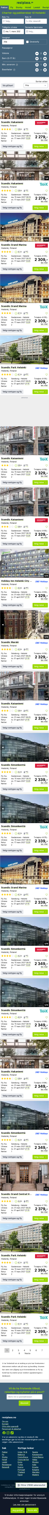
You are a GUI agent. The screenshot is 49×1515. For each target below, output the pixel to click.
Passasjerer (7, 48)
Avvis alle (32, 1510)
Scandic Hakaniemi (12, 122)
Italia (34, 1465)
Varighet (6, 37)
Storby (19, 7)
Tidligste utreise (9, 27)
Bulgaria (35, 1470)
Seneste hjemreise (34, 27)
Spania (35, 1452)
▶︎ (46, 104)
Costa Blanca (37, 1457)
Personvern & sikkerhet (11, 1429)
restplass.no (5, 1485)
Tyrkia (20, 1465)
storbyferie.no (24, 1489)
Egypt (20, 1475)
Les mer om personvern (24, 1504)
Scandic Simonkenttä (13, 765)
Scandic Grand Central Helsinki (19, 1194)
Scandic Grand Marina (14, 244)
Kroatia (35, 1467)
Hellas (34, 1460)
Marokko (35, 1472)
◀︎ (2, 104)
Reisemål (5, 1467)
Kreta (20, 1462)
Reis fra (5, 17)
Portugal (21, 1470)
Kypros (20, 1467)
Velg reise (39, 146)
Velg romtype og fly (12, 146)
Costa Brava (23, 1457)
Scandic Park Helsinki (13, 367)
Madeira (35, 1475)
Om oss (5, 1421)
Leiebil (37, 7)
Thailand (21, 1472)
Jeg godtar (17, 1510)
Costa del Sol (23, 1460)
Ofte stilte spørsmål (10, 1427)
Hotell (28, 7)
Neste (27, 1353)
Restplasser (7, 1465)
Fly (11, 7)
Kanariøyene (37, 1455)
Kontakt (5, 1424)
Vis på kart (8, 85)
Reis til (28, 17)
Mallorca (21, 1455)
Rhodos (35, 1462)
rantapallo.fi (9, 1487)
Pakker (4, 7)
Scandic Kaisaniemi (12, 458)
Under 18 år (22, 1452)
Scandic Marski (10, 642)
